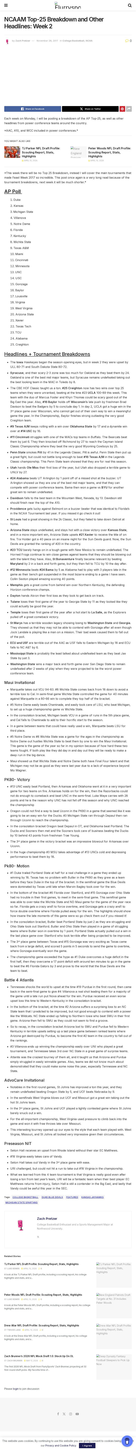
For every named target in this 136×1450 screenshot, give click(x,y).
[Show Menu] (6, 5)
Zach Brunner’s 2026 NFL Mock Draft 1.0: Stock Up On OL (38, 1356)
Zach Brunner (14, 1361)
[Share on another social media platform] (129, 109)
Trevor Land (14, 1330)
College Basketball (73, 40)
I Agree (87, 1445)
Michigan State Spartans (21, 1202)
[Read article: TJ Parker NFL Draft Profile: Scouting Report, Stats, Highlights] (12, 152)
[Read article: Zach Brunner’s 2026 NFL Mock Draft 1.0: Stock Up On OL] (114, 1367)
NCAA (89, 40)
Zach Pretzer (22, 40)
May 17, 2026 (32, 1361)
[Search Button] (130, 5)
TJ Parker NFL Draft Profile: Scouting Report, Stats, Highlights (41, 152)
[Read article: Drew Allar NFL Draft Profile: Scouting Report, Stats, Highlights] (114, 1336)
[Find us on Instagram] (70, 1414)
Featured (72, 1197)
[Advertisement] (68, 76)
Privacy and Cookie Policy (60, 1445)
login (16, 1388)
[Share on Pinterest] (122, 109)
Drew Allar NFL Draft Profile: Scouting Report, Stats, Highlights (41, 1325)
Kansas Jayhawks (92, 1197)
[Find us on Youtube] (77, 1414)
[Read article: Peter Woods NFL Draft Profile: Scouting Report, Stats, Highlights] (79, 152)
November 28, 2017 (47, 40)
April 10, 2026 (30, 160)
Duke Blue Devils (52, 1197)
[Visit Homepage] (68, 5)
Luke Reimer (13, 1268)
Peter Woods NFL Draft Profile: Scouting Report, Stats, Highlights (109, 152)
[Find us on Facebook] (58, 1414)
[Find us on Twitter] (64, 1414)
